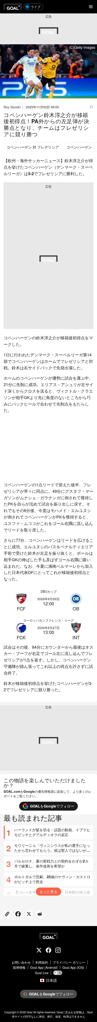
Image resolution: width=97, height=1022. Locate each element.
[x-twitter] (39, 950)
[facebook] (48, 950)
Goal (29, 1012)
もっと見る (48, 891)
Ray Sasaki (12, 107)
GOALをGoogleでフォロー (52, 806)
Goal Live (41, 973)
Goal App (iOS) (73, 967)
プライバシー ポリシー (69, 962)
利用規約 (41, 962)
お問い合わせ (21, 962)
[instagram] (58, 950)
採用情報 (19, 967)
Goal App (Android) (44, 967)
